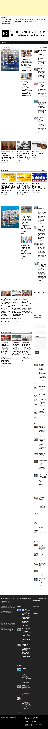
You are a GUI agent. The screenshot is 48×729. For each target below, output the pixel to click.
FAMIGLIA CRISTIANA (19, 19)
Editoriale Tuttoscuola (10, 67)
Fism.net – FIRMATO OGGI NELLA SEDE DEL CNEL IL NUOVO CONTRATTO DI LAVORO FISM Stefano (8, 188)
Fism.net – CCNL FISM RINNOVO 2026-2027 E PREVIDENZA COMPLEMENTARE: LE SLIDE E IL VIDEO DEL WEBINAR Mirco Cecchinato (24, 189)
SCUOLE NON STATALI (17, 21)
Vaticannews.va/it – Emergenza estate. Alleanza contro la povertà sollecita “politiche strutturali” (42, 581)
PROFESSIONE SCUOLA (6, 21)
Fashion (19, 606)
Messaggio (37, 336)
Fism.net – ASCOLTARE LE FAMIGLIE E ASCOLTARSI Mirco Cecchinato (38, 187)
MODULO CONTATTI (33, 21)
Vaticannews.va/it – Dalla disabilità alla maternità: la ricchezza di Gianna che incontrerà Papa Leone (23, 156)
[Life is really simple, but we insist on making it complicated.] (36, 409)
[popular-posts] (35, 361)
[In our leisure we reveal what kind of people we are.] (36, 383)
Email (36, 329)
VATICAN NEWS (5, 139)
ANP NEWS (4, 204)
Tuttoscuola (6, 49)
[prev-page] (2, 166)
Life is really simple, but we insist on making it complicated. (42, 412)
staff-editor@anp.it (10, 223)
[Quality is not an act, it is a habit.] (36, 392)
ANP (4, 209)
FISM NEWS (11, 19)
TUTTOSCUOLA (5, 19)
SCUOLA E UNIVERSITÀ (30, 19)
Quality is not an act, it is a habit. (42, 393)
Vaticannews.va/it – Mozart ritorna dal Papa (38, 153)
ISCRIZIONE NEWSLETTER (7, 23)
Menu (4, 42)
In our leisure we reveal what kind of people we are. (42, 385)
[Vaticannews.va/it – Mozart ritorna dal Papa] (36, 453)
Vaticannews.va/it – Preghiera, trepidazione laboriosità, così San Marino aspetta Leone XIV (8, 156)
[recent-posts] (38, 361)
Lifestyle (36, 606)
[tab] (35, 361)
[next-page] (4, 166)
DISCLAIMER (25, 21)
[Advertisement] (24, 8)
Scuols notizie (22, 598)
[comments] (42, 361)
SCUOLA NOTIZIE (6, 332)
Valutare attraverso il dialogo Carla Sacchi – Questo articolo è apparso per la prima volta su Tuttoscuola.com (42, 73)
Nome (36, 323)
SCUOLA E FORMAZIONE (41, 19)
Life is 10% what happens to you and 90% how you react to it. (42, 401)
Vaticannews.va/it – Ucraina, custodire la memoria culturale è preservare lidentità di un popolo (43, 465)
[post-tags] (45, 361)
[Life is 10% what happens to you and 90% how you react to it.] (36, 399)
